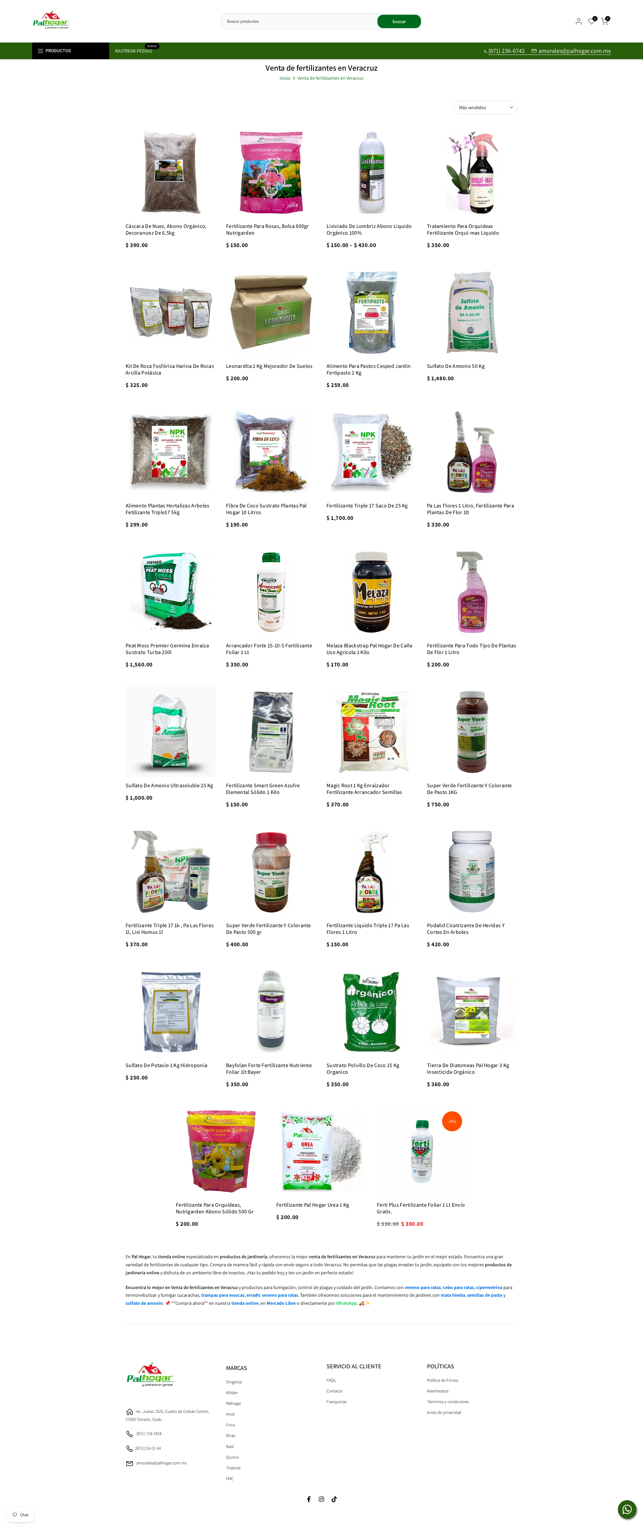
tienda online (245, 1303)
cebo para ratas (458, 1287)
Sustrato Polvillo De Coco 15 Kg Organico (363, 1068)
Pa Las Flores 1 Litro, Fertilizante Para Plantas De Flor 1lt (470, 509)
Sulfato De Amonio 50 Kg (456, 366)
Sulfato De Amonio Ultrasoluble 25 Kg (169, 785)
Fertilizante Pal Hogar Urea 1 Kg (312, 1204)
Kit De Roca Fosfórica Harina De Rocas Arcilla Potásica (170, 369)
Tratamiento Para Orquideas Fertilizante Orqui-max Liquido (463, 229)
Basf (229, 1446)
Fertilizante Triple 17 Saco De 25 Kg (367, 505)
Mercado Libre (281, 1303)
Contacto (335, 1391)
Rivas (230, 1435)
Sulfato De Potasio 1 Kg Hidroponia (166, 1065)
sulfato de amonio (144, 1303)
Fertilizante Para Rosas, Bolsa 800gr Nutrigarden (267, 229)
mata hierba (453, 1295)
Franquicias (337, 1401)
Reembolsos (437, 1391)
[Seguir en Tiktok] (334, 1500)
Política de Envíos (442, 1380)
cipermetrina (489, 1287)
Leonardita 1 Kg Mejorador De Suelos (269, 366)
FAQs (331, 1380)
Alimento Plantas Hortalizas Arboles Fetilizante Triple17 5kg (168, 509)
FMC (229, 1478)
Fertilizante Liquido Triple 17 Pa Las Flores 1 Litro (368, 929)
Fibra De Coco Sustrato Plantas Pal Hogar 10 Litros (266, 509)
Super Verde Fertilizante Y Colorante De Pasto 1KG (469, 789)
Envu (230, 1425)
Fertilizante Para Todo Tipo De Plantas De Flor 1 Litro (471, 649)
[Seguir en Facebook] (309, 1500)
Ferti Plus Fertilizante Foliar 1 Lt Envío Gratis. (421, 1208)
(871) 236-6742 (507, 51)
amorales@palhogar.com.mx (575, 51)
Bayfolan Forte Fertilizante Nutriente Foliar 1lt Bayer (269, 1068)
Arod (230, 1414)
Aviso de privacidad (444, 1412)
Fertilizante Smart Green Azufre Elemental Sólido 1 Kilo (263, 789)
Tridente (233, 1468)
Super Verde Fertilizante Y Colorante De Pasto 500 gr (268, 929)
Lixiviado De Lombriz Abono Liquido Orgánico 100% (369, 229)
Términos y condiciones (448, 1401)
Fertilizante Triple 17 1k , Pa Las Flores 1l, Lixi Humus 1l (170, 929)
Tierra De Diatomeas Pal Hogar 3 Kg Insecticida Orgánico (468, 1068)
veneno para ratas (423, 1287)
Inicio (285, 78)
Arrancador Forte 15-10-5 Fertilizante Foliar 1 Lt (269, 649)
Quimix (232, 1457)
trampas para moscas (222, 1295)
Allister (232, 1392)
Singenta (233, 1382)
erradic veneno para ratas (272, 1295)
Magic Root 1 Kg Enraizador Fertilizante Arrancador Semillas (364, 789)
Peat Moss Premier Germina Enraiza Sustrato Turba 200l (167, 649)
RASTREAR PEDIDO (136, 50)
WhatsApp (346, 1303)
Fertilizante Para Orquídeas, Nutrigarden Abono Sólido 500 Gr (215, 1208)
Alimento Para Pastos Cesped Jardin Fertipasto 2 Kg (369, 369)
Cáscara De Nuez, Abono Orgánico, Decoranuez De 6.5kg (166, 229)
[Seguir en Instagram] (321, 1500)
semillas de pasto (484, 1295)
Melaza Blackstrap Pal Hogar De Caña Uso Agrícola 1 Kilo (370, 649)
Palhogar (233, 1403)
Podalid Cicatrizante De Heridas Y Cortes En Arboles (466, 929)
